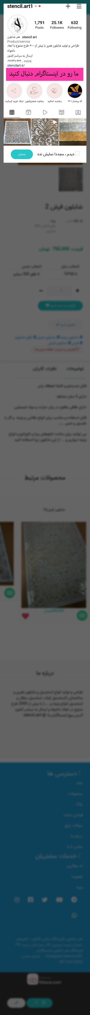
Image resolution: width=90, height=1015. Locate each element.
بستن (21, 154)
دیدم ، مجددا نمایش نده (56, 154)
